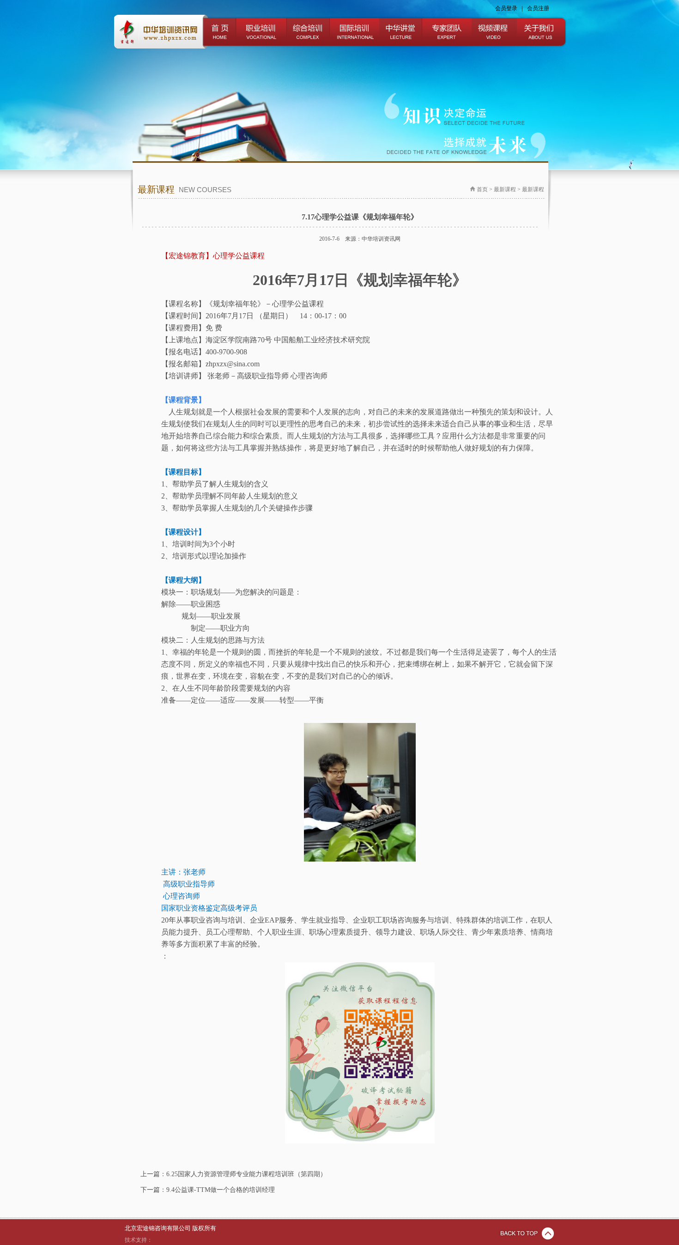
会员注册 (538, 8)
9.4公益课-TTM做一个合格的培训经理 (220, 1189)
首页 (482, 189)
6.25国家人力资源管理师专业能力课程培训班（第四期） (246, 1174)
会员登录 (506, 8)
